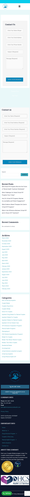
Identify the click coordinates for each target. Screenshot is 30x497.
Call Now (8, 493)
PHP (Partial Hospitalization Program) (12, 334)
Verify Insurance (6, 443)
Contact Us (5, 446)
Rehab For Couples (7, 337)
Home (3, 427)
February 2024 (6, 288)
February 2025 (6, 266)
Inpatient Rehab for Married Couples (12, 320)
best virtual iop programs (9, 300)
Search (4, 172)
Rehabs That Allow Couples (9, 342)
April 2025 (5, 260)
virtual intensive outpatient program (12, 351)
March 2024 (5, 286)
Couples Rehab (6, 309)
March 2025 (5, 263)
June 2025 (5, 255)
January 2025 (5, 269)
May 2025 (5, 257)
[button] (19, 6)
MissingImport (6, 331)
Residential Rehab (7, 345)
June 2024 (5, 280)
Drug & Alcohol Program (8, 433)
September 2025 (7, 246)
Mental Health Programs (8, 328)
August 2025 (5, 249)
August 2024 (5, 274)
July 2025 (4, 252)
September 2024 (7, 272)
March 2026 (5, 238)
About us (4, 430)
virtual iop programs (7, 354)
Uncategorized (6, 348)
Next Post (15, 95)
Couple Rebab (6, 303)
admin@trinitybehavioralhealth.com (10, 407)
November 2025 (6, 241)
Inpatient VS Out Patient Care (10, 323)
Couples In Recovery (7, 436)
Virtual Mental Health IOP (9, 356)
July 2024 (4, 277)
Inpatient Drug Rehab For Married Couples (13, 314)
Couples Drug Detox (7, 306)
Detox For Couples (7, 311)
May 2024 (5, 283)
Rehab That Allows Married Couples (12, 339)
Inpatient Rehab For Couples (10, 317)
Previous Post (15, 91)
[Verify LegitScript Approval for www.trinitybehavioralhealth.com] (18, 464)
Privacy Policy (5, 411)
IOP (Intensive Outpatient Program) (12, 325)
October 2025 (6, 243)
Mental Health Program (8, 439)
